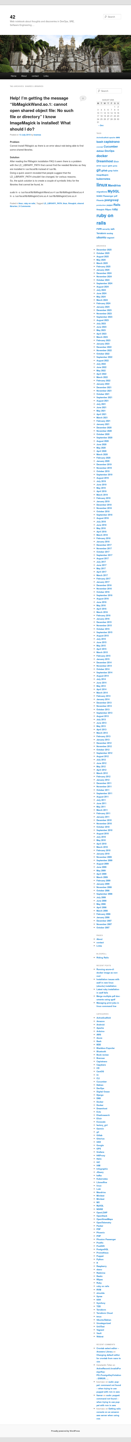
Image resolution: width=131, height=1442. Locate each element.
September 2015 (104, 632)
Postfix (99, 1242)
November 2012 (104, 746)
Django (100, 1094)
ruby (115, 209)
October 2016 (102, 591)
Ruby (99, 1282)
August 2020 (102, 440)
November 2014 (104, 665)
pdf (115, 196)
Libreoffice (101, 1182)
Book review (102, 1054)
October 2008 (102, 890)
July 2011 (101, 799)
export (104, 166)
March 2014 (102, 692)
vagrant (110, 237)
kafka (99, 1175)
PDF (98, 1229)
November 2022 (104, 350)
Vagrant (100, 1329)
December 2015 (104, 622)
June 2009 (101, 866)
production (101, 205)
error (98, 165)
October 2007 (102, 927)
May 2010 (101, 840)
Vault (98, 1333)
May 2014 (101, 685)
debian (100, 151)
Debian (99, 1084)
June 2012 (101, 763)
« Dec (101, 125)
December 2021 (104, 387)
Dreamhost (104, 161)
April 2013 (101, 729)
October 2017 (102, 551)
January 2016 (102, 618)
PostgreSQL (102, 1249)
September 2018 (104, 514)
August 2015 (102, 635)
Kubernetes (102, 1178)
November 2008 (104, 887)
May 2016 (101, 605)
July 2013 (101, 719)
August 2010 (102, 833)
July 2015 (101, 638)
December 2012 (104, 742)
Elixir (116, 161)
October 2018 (102, 511)
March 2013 (102, 732)
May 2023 (101, 330)
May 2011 (101, 806)
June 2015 (101, 642)
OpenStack (101, 1215)
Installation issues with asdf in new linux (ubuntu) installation (107, 982)
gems (115, 166)
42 (12, 16)
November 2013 (104, 705)
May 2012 (101, 766)
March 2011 (102, 809)
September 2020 (104, 437)
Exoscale (100, 1121)
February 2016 (103, 615)
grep (110, 170)
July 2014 (101, 679)
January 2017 (102, 581)
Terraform (101, 233)
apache (112, 137)
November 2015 (104, 625)
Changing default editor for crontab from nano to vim (108, 1358)
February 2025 (103, 266)
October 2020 (102, 434)
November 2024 (104, 276)
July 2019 (101, 481)
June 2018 (101, 524)
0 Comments (83, 99)
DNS (98, 1098)
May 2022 (101, 370)
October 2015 (102, 628)
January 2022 (102, 383)
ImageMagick (102, 175)
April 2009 (101, 873)
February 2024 (103, 303)
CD (97, 1068)
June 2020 (101, 444)
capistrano (112, 141)
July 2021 (101, 403)
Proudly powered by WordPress (65, 1430)
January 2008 (102, 917)
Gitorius (100, 1138)
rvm (99, 229)
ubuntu (101, 237)
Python (100, 1259)
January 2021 (102, 424)
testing (110, 233)
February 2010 (103, 850)
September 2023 (104, 316)
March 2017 (102, 575)
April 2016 (101, 608)
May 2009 (101, 870)
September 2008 (104, 893)
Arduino (100, 1031)
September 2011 (104, 793)
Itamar (99, 1395)
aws (118, 137)
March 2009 (102, 877)
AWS (98, 1034)
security (106, 229)
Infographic (102, 1168)
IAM (98, 1165)
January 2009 (102, 883)
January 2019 (102, 501)
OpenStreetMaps (104, 1219)
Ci (97, 1074)
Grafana (100, 1151)
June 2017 (101, 565)
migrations (101, 191)
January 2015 (102, 659)
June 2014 (101, 682)
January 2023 (102, 343)
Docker (99, 1101)
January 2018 (102, 541)
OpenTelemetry (103, 1222)
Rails (116, 205)
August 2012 (102, 756)
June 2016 (101, 602)
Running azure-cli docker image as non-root (107, 972)
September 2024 (104, 283)
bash (99, 142)
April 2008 (101, 907)
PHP (98, 1235)
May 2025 (101, 259)
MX (98, 1202)
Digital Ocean (103, 1091)
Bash (98, 1041)
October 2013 (102, 709)
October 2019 (102, 471)
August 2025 (102, 256)
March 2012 (102, 773)
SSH (98, 1299)
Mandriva (114, 185)
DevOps (109, 151)
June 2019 (101, 484)
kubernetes (103, 179)
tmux (98, 1316)
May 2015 (101, 645)
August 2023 (102, 320)
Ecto (98, 1111)
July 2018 (101, 521)
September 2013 (104, 712)
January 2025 (102, 269)
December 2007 (104, 920)
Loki (98, 1188)
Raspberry (101, 1266)
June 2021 (101, 407)
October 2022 (102, 353)
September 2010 (104, 830)
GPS (98, 1148)
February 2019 (103, 498)
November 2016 (104, 588)
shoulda (100, 1292)
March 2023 (102, 336)
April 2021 (101, 414)
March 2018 (102, 534)
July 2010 (101, 836)
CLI (98, 1078)
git (98, 170)
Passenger (108, 196)
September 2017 (104, 555)
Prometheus (102, 1252)
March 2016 (102, 612)
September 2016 (104, 595)
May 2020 (101, 447)
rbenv (99, 1269)
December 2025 (104, 249)
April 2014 (101, 689)
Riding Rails (102, 957)
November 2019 (104, 467)
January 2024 (102, 306)
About (24, 75)
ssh (113, 229)
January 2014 (102, 699)
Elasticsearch (103, 1115)
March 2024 (102, 299)
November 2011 (104, 786)
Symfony (100, 1302)
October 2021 (102, 393)
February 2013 (103, 736)
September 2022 (104, 356)
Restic (99, 1276)
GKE (98, 1141)
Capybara (101, 1064)
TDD (98, 1306)
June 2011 (101, 803)
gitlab (104, 170)
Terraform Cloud (104, 1312)
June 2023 (101, 326)
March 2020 (102, 454)
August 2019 (102, 477)
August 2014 (102, 675)
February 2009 (103, 880)
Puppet (100, 1255)
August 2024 (102, 286)
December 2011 (104, 783)
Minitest (100, 1195)
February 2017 (103, 578)
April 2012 (101, 769)
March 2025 (102, 263)
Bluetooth (101, 1051)
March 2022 (102, 377)
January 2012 (102, 779)
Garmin (100, 1128)
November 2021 (104, 390)
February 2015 (103, 655)
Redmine (100, 1272)
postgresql (111, 200)
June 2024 (101, 293)
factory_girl (102, 1125)
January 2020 (102, 461)
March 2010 (102, 846)
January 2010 (102, 853)
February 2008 (103, 913)
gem (110, 165)
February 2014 (103, 695)
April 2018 (101, 531)
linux (21, 203)
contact (35, 75)
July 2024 (101, 289)
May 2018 (101, 528)
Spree (99, 1296)
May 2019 (101, 487)
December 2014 (104, 662)
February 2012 (103, 776)
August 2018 (102, 518)
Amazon (100, 1021)
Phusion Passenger (106, 1239)
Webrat (99, 1336)
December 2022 (104, 346)
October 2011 (102, 789)
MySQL (113, 191)
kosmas (37, 134)
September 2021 (104, 397)
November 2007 (104, 924)
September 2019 (104, 474)
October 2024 (102, 279)
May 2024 (101, 296)
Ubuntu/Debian (103, 1319)
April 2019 (101, 491)
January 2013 (102, 739)
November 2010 (104, 823)
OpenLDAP (101, 1212)
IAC (98, 1162)
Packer (99, 1225)
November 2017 (104, 548)
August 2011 (102, 796)
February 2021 (103, 420)
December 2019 (104, 464)
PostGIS (100, 1245)
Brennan (100, 1058)
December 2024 (104, 273)
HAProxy (100, 1155)
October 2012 (102, 749)
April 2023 (101, 333)
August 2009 (102, 863)
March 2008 (102, 910)
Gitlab (99, 1135)
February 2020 (103, 457)
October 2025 (102, 253)
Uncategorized (103, 1323)
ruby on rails (29, 203)
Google (100, 1145)
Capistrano (101, 1061)
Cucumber (111, 146)
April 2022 (101, 373)
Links (46, 75)
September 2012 (104, 752)
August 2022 (102, 360)
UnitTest (100, 1326)
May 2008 (101, 903)
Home (13, 75)
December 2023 (104, 310)
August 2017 (102, 558)
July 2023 (101, 323)
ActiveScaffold (102, 137)
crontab (99, 147)
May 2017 (101, 568)
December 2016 (104, 585)
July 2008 (101, 897)
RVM (98, 1289)
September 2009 (104, 860)
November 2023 (104, 313)
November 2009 (104, 856)
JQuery (100, 1172)
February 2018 (103, 538)
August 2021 (102, 400)
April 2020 (101, 451)
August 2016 (102, 598)
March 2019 (102, 494)
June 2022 (101, 367)
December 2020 (104, 427)
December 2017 (104, 544)
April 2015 (101, 648)
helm (115, 170)
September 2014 (104, 672)
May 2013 (101, 726)
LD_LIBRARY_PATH (53, 203)
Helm (99, 1158)
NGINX (99, 196)
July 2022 (101, 363)
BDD (98, 1044)
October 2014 (102, 669)
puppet (110, 205)
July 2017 (101, 561)
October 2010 (102, 826)
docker (102, 155)
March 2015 (102, 652)
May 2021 (101, 410)
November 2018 (104, 508)
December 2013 (104, 702)
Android (100, 1024)
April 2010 (101, 843)
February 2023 (103, 340)
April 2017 (101, 571)
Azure (99, 1037)
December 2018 (104, 504)
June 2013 (101, 722)
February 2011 (103, 813)
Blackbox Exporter (105, 1048)
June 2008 (101, 900)
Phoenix (100, 200)
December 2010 (104, 820)
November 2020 (104, 430)
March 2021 (102, 417)
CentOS (100, 1071)
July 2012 (101, 759)
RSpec (108, 209)
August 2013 (102, 716)
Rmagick (72, 203)
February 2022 (103, 380)
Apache (100, 1027)
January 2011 (102, 816)
